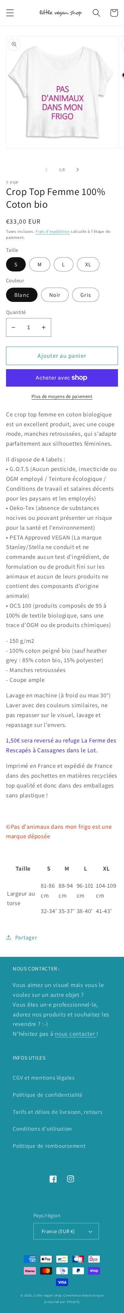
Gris (85, 294)
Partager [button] (26, 937)
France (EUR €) (58, 1231)
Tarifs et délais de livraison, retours (57, 1111)
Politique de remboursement (49, 1145)
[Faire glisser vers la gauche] (46, 170)
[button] (10, 13)
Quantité (16, 312)
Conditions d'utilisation (42, 1128)
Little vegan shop (48, 1295)
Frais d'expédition (53, 231)
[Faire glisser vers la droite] (78, 170)
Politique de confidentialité (48, 1094)
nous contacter (75, 1033)
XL (88, 264)
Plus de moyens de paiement (61, 396)
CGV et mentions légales (43, 1077)
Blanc (21, 294)
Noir (54, 294)
